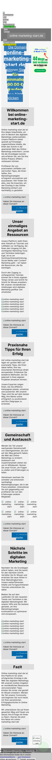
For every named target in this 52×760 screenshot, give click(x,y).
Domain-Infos (8, 15)
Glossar (6, 20)
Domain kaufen (9, 42)
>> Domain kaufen (21, 209)
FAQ (5, 22)
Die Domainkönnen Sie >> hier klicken (17, 72)
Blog (5, 17)
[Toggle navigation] (48, 4)
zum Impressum (24, 757)
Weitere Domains (9, 45)
